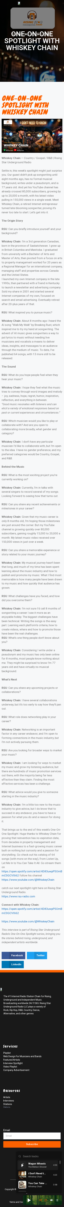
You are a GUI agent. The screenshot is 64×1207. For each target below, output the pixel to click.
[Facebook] (6, 1024)
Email (6, 1130)
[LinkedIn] (21, 1024)
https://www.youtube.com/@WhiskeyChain (28, 879)
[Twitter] (13, 1024)
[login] (6, 1171)
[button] (13, 955)
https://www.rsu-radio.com (18, 896)
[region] (39, 1176)
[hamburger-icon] (53, 5)
